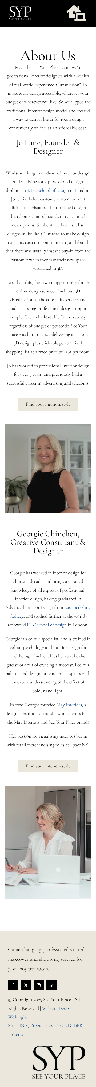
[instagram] (39, 985)
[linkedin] (51, 985)
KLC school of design (47, 625)
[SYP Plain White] (20, 8)
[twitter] (26, 985)
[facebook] (13, 985)
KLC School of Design (48, 190)
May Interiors (69, 705)
